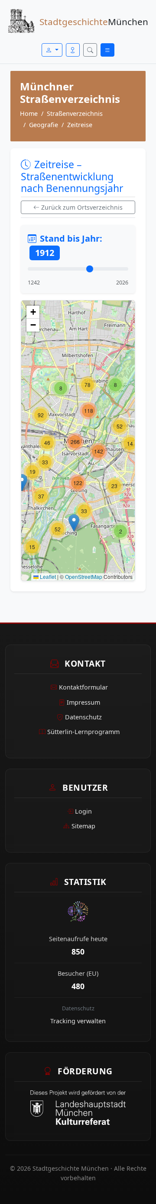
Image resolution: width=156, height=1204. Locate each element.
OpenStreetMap (83, 576)
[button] (120, 531)
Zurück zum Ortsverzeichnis (82, 207)
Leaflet (47, 576)
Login (83, 811)
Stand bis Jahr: (68, 246)
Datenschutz (83, 717)
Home (29, 113)
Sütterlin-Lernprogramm (83, 732)
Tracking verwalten (78, 1021)
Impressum (83, 702)
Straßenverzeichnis (75, 113)
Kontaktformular (83, 687)
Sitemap (83, 826)
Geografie (43, 125)
